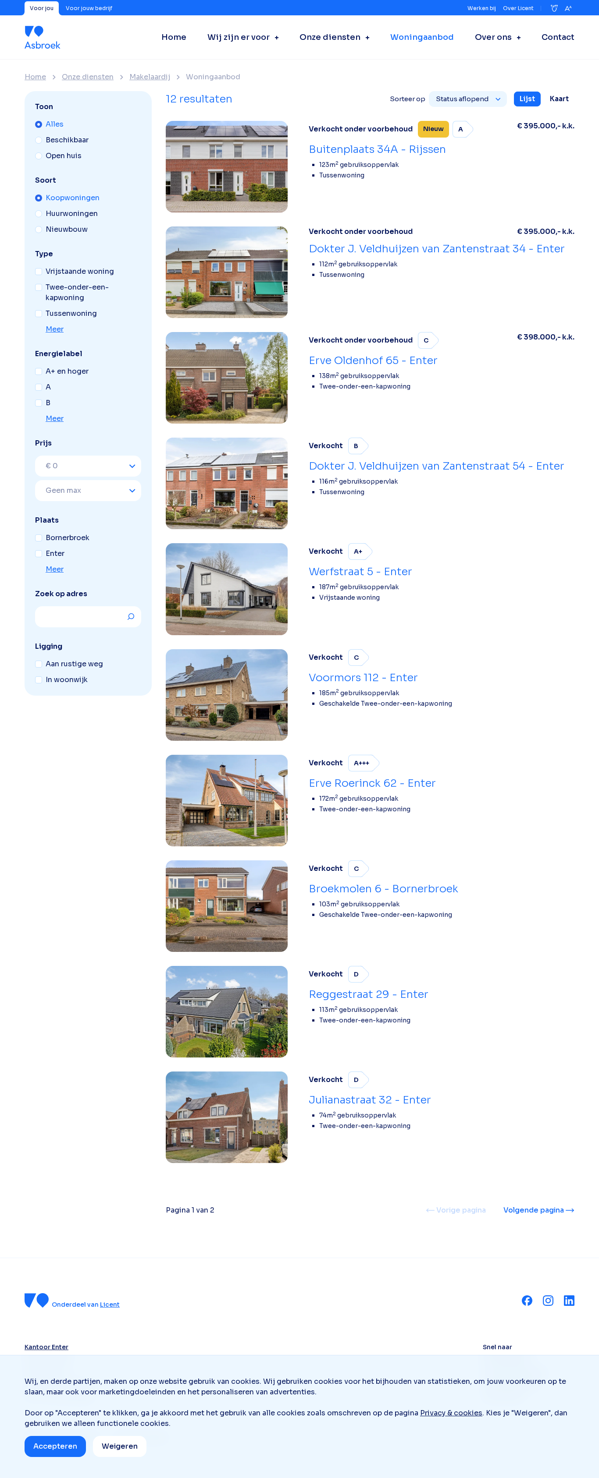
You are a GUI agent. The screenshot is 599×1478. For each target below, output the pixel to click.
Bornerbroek (67, 537)
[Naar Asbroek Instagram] (548, 1300)
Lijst (527, 99)
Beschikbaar (67, 140)
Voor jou (41, 8)
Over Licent (518, 8)
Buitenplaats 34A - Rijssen (377, 149)
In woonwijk (67, 679)
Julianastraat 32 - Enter (370, 1100)
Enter (55, 553)
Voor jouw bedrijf (89, 8)
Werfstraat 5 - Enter (360, 571)
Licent (110, 1304)
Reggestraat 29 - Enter (368, 994)
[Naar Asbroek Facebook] (527, 1300)
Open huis (64, 155)
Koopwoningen (73, 197)
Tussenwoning (71, 313)
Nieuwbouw (67, 229)
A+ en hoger (67, 371)
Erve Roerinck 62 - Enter (372, 783)
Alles (55, 124)
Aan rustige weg (74, 663)
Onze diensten (88, 77)
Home (35, 77)
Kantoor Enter (46, 1347)
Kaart (559, 99)
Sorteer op (407, 99)
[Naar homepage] (43, 37)
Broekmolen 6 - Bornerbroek (383, 888)
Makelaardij (149, 77)
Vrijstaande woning (80, 271)
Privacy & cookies (451, 1413)
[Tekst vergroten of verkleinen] (568, 8)
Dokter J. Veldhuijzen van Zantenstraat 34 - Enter (437, 248)
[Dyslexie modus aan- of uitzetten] (554, 8)
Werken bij (481, 8)
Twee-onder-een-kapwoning (77, 292)
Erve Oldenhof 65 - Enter (373, 360)
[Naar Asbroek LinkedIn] (569, 1300)
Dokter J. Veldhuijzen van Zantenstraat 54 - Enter (436, 466)
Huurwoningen (72, 213)
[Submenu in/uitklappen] (274, 37)
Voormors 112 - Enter (363, 677)
